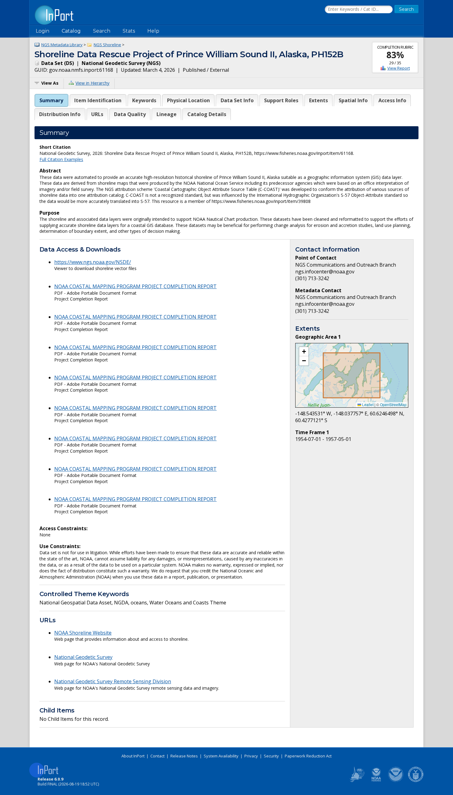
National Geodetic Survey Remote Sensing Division (112, 681)
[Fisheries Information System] (357, 780)
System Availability (221, 756)
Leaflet (367, 404)
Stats (129, 31)
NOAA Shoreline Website (83, 632)
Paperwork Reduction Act (308, 756)
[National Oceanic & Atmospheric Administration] (396, 780)
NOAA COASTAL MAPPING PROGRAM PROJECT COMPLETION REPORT (135, 286)
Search (101, 31)
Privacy (251, 756)
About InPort (133, 756)
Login (42, 31)
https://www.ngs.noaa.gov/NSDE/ (92, 262)
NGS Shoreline (107, 44)
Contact (157, 756)
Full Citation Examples (61, 159)
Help (153, 31)
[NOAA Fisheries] (376, 780)
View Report (398, 68)
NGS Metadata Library (62, 44)
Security (271, 756)
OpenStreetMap (393, 404)
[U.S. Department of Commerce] (416, 780)
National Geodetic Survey (83, 657)
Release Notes (184, 756)
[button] (303, 351)
